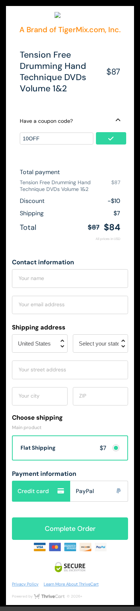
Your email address (42, 304)
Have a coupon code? (46, 121)
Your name (31, 278)
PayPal (85, 491)
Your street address (42, 369)
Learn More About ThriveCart (71, 584)
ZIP (82, 395)
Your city (29, 395)
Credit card (33, 491)
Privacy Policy (25, 584)
